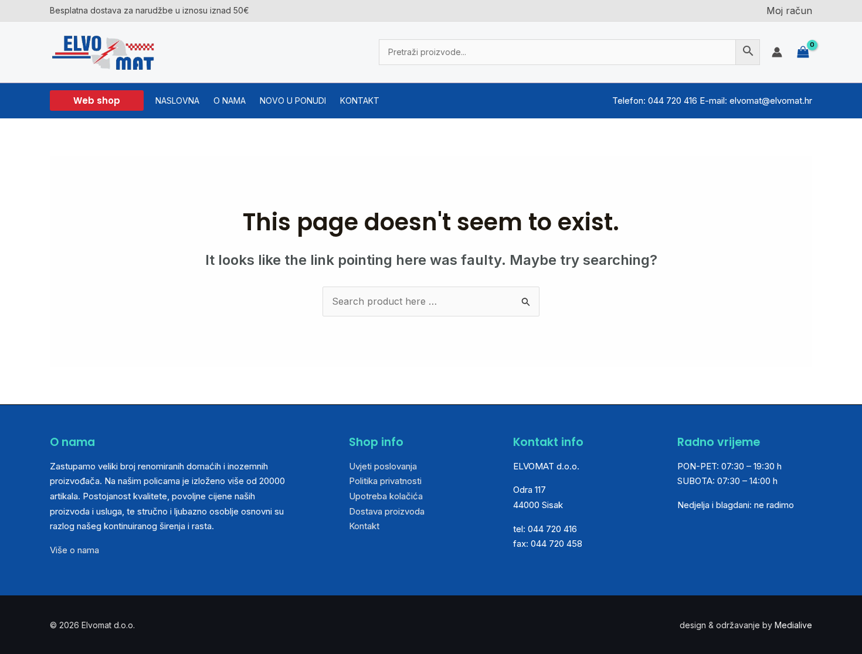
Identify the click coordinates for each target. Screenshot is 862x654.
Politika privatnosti (385, 480)
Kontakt (364, 526)
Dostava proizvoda (387, 511)
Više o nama (74, 550)
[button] (97, 100)
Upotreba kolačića (386, 496)
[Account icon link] (777, 52)
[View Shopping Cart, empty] (803, 52)
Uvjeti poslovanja (383, 466)
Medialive (793, 625)
